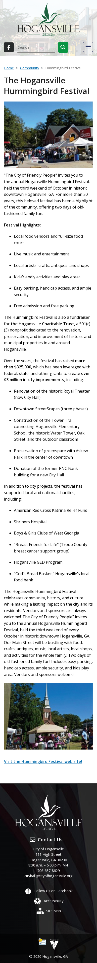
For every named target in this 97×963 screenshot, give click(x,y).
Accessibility (53, 900)
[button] (63, 47)
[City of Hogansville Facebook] (9, 47)
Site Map (53, 910)
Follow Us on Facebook (53, 890)
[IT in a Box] (53, 944)
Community (29, 68)
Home (9, 68)
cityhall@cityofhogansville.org (48, 875)
